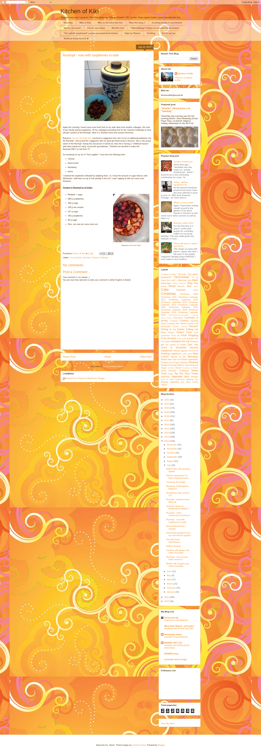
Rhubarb (193, 362)
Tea (176, 373)
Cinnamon (178, 318)
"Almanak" (182, 274)
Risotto (164, 365)
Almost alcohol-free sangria (175, 527)
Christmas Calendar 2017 (183, 307)
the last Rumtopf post (81, 138)
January (171, 592)
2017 (167, 420)
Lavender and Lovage (175, 659)
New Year (172, 359)
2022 (167, 400)
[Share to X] (106, 253)
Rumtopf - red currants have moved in (177, 558)
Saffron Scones (173, 546)
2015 (167, 428)
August (170, 461)
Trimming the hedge (175, 482)
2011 (166, 597)
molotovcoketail (139, 745)
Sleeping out (187, 368)
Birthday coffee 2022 (183, 223)
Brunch (181, 286)
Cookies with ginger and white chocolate (177, 551)
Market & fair (178, 356)
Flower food (183, 332)
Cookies (183, 320)
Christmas (168, 294)
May (169, 575)
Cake (165, 289)
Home (108, 356)
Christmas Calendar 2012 (183, 299)
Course (175, 326)
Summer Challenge (99, 257)
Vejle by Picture (132, 33)
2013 (167, 437)
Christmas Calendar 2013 (174, 302)
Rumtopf (86, 257)
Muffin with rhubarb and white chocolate (177, 564)
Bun (189, 286)
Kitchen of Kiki (79, 11)
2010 (167, 601)
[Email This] (100, 253)
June (169, 571)
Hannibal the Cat (180, 341)
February (171, 588)
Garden (190, 338)
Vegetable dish (180, 376)
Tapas (170, 374)
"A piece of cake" (169, 274)
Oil (178, 360)
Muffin (164, 359)
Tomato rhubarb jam (183, 161)
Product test (167, 362)
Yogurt (164, 384)
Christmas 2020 (189, 294)
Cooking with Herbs (176, 323)
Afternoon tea (184, 280)
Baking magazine (179, 283)
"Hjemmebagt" (182, 277)
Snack (195, 368)
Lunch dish (187, 354)
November (172, 448)
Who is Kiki (85, 22)
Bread (172, 286)
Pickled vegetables (189, 359)
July (169, 465)
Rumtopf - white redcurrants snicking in (178, 514)
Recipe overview (72, 28)
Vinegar (194, 376)
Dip (174, 329)
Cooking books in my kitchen (167, 22)
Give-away (165, 342)
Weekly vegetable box (172, 382)
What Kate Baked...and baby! (179, 626)
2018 (167, 416)
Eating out (192, 329)
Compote (174, 321)
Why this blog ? (137, 22)
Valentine (165, 376)
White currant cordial (183, 202)
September (172, 457)
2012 (167, 441)
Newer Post (69, 356)
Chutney (169, 318)
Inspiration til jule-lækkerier (176, 637)
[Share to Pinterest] (112, 253)
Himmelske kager (173, 634)
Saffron (180, 365)
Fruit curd (181, 339)
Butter (196, 286)
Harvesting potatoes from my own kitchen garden (178, 534)
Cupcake (184, 326)
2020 (167, 408)
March (170, 583)
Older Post (145, 356)
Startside (68, 22)
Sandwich (171, 368)
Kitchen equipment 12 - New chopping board (177, 476)
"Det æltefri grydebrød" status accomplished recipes (91, 33)
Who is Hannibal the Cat (110, 22)
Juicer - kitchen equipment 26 (181, 183)
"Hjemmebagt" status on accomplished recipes (155, 28)
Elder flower (167, 332)
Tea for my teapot (96, 28)
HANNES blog (171, 653)
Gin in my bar (169, 33)
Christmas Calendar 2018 (174, 310)
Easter (181, 329)
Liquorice (176, 353)
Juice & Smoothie (173, 347)
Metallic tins (118, 28)
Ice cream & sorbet (175, 344)
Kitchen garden (181, 350)
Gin (196, 338)
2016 (167, 424)
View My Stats (167, 723)
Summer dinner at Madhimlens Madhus (177, 507)
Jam (189, 344)
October (171, 453)
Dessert (193, 326)
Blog (189, 283)
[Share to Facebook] (109, 253)
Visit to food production (173, 379)
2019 (167, 412)
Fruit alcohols (76, 257)
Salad (187, 365)
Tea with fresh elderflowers (173, 540)
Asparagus (166, 283)
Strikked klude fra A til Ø (76, 38)
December (172, 444)
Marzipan (193, 356)
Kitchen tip (193, 351)
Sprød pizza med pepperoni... (177, 620)
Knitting (151, 33)
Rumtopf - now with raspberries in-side (176, 520)
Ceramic (181, 289)
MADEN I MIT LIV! (173, 643)
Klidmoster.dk (171, 617)
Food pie (175, 335)
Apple (195, 280)
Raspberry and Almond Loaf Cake (178, 628)
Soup (163, 370)
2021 (167, 404)
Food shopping (189, 335)
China (195, 290)
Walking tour (192, 379)
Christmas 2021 (169, 297)
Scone (179, 368)
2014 (167, 432)
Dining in (166, 329)
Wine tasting (192, 382)
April (169, 579)
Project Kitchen (180, 362)
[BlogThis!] (103, 253)
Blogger (161, 745)
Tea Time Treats (188, 373)
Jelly (196, 344)
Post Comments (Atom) (113, 366)
